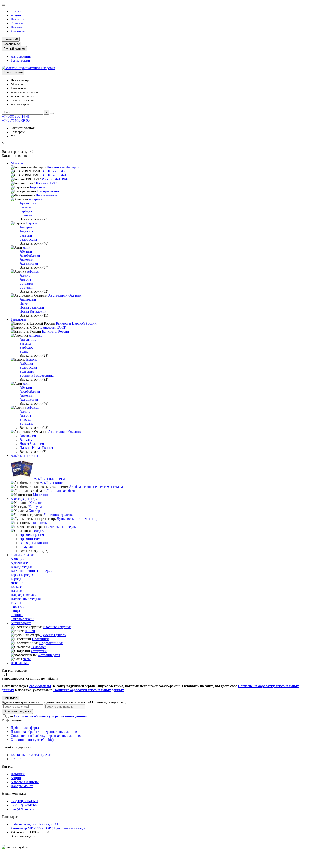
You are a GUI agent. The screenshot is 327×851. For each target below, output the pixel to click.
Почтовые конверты (61, 527)
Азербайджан (30, 255)
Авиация (17, 559)
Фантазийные (46, 195)
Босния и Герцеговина (37, 375)
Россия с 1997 (46, 183)
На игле (16, 591)
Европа (31, 223)
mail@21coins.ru (23, 809)
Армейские (19, 563)
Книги (30, 631)
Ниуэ (24, 303)
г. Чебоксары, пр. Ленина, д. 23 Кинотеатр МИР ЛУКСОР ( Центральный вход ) (48, 826)
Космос (16, 587)
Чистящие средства (58, 515)
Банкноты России (55, 331)
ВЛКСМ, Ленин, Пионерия (31, 571)
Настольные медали (26, 599)
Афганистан (29, 263)
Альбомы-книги (52, 483)
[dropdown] (3, 5)
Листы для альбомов (61, 491)
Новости (17, 19)
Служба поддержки (16, 747)
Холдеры (35, 511)
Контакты (18, 31)
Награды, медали (24, 595)
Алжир (25, 275)
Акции (16, 15)
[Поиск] (52, 113)
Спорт (15, 611)
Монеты (17, 163)
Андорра (26, 231)
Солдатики (40, 531)
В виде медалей (22, 567)
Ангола (25, 279)
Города (16, 579)
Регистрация (20, 60)
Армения (26, 259)
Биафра (25, 419)
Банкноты (18, 319)
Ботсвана (26, 283)
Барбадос (26, 211)
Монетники (42, 495)
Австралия (28, 299)
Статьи (16, 11)
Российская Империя (63, 167)
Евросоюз (37, 187)
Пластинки (40, 639)
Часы (27, 659)
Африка (33, 271)
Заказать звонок (23, 128)
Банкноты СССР (53, 327)
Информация (12, 720)
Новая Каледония (33, 311)
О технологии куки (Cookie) (32, 740)
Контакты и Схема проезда (31, 755)
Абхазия (26, 251)
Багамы (25, 207)
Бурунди (26, 287)
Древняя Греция (32, 535)
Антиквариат (21, 623)
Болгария (27, 371)
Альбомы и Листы (25, 782)
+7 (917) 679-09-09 (16, 120)
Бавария (26, 235)
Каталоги (36, 503)
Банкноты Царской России (76, 323)
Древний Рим (30, 539)
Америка (35, 199)
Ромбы (16, 603)
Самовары (38, 647)
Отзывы (17, 23)
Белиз (24, 351)
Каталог (8, 766)
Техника (17, 615)
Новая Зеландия (32, 307)
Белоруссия (28, 239)
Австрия (26, 227)
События (17, 607)
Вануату (26, 439)
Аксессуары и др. (24, 499)
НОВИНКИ (20, 663)
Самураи (26, 547)
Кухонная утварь (53, 635)
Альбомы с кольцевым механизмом (96, 487)
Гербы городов (22, 575)
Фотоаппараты (49, 655)
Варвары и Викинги (35, 543)
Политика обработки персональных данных (44, 732)
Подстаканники (51, 643)
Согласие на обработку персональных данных (46, 736)
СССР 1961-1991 (53, 175)
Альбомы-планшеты (49, 479)
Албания (26, 363)
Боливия (26, 215)
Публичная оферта (25, 728)
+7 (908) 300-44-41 (16, 116)
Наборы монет (48, 191)
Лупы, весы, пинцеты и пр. (77, 519)
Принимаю (11, 698)
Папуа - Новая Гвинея (36, 447)
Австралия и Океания (64, 295)
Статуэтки (39, 651)
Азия (26, 247)
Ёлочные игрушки (57, 627)
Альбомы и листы (24, 455)
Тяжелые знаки (22, 619)
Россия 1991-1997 (55, 179)
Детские (17, 583)
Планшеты (39, 523)
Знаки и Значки (22, 555)
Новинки (18, 27)
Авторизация (21, 56)
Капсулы (35, 507)
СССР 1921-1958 (53, 171)
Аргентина (28, 203)
